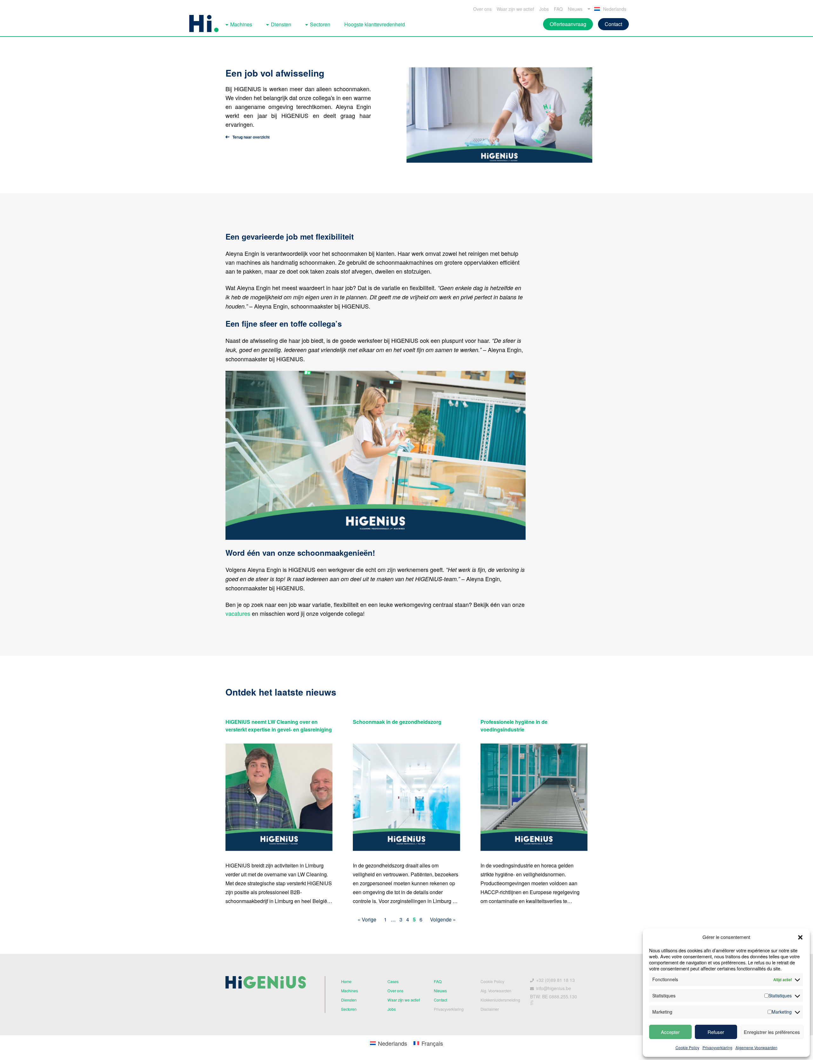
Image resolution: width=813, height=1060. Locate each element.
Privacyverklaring (717, 1047)
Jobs (544, 9)
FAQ (558, 9)
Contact (613, 24)
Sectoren (320, 24)
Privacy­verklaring (449, 1009)
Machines (241, 24)
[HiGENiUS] (203, 23)
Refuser (716, 1032)
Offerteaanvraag (568, 24)
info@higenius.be (553, 988)
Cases (393, 981)
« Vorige (367, 919)
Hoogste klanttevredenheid (374, 24)
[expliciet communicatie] (532, 1004)
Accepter (670, 1032)
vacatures (237, 613)
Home (346, 981)
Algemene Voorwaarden (756, 1047)
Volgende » (443, 919)
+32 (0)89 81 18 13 (555, 980)
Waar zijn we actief (515, 9)
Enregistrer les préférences (772, 1032)
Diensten (281, 24)
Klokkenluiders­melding (500, 1000)
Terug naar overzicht (251, 137)
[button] (800, 937)
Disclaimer (489, 1009)
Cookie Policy (687, 1047)
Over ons (482, 9)
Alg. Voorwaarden (495, 991)
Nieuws (575, 9)
